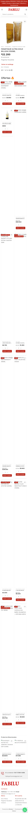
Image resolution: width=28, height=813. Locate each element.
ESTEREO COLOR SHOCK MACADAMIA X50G (20, 95)
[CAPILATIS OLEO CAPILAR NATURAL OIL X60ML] (7, 658)
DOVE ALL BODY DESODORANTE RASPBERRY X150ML (7, 95)
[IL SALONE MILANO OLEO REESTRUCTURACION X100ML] (21, 534)
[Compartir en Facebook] (4, 70)
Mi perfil (17, 798)
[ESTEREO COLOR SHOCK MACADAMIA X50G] (21, 87)
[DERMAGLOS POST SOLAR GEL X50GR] (21, 410)
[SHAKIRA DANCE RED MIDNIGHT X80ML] (7, 410)
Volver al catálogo (7, 64)
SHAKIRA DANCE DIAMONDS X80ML (20, 218)
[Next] (27, 753)
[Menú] (2, 9)
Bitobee (11, 809)
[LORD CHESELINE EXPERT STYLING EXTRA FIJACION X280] (7, 286)
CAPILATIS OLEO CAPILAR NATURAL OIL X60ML (7, 714)
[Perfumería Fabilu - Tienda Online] (14, 9)
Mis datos (21, 798)
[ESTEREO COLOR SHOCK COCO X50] (21, 286)
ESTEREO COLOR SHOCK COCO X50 (20, 342)
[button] (25, 810)
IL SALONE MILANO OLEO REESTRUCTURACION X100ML (20, 590)
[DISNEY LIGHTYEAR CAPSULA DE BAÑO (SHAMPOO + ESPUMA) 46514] (21, 658)
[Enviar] (25, 14)
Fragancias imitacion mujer (18, 46)
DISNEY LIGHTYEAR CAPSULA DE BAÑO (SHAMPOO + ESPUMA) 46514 (20, 714)
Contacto (3, 802)
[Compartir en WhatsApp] (2, 70)
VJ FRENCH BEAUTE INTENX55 (21, 754)
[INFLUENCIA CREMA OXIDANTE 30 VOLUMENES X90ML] (7, 115)
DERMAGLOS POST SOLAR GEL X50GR (20, 466)
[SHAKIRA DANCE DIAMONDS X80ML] (21, 162)
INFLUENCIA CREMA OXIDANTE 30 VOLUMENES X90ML (7, 123)
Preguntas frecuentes (7, 60)
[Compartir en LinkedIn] (11, 70)
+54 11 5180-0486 (19, 772)
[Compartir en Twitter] (6, 70)
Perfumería (8, 46)
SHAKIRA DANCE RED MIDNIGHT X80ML (7, 466)
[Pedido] (26, 9)
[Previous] (1, 753)
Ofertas (6, 798)
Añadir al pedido (7, 103)
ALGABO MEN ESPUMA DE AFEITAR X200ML (7, 590)
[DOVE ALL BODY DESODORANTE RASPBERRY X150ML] (7, 87)
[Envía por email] (7, 70)
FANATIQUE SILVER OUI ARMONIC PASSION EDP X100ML (7, 754)
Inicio (2, 46)
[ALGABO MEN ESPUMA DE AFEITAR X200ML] (7, 534)
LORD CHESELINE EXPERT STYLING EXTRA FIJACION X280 (7, 342)
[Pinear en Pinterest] (9, 70)
